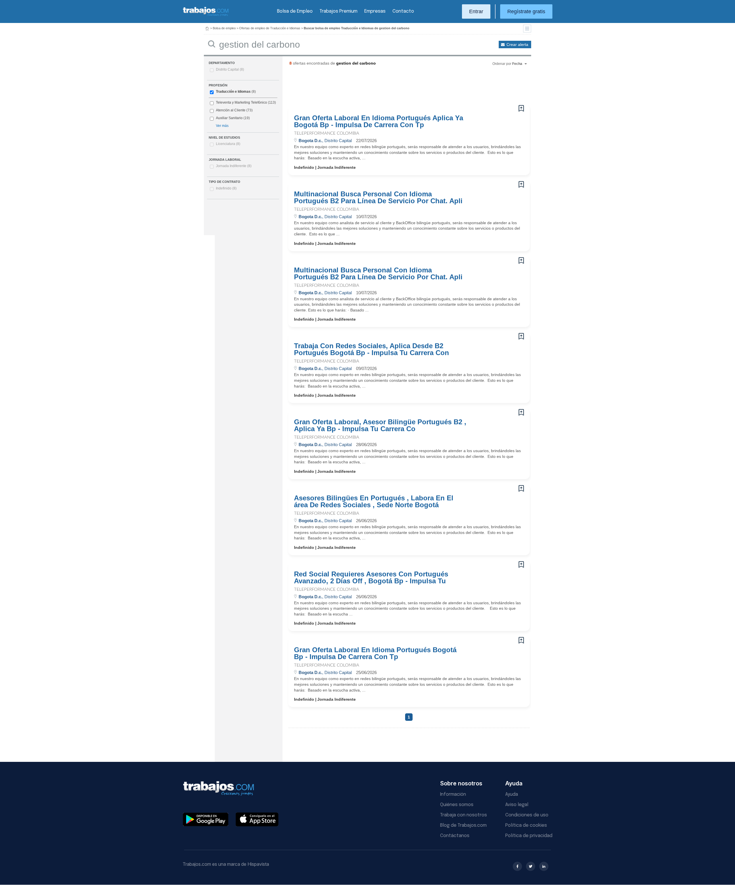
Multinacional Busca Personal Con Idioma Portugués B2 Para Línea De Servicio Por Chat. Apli (378, 197)
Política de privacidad (528, 835)
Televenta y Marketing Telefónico (241, 102)
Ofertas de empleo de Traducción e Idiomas (269, 28)
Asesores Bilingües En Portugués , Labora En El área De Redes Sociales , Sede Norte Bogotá (373, 501)
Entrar (476, 11)
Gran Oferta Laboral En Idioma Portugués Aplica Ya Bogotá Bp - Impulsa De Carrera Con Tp (378, 121)
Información (453, 794)
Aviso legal (516, 804)
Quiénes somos (456, 804)
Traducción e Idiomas (233, 92)
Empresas (375, 11)
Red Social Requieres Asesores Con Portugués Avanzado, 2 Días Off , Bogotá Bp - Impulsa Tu (371, 577)
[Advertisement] (397, 87)
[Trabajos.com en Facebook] (517, 866)
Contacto (403, 11)
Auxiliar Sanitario (229, 118)
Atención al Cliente (230, 110)
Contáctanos (454, 835)
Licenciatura (228, 144)
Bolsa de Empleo (295, 11)
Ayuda (511, 794)
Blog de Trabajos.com (463, 825)
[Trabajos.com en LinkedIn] (543, 866)
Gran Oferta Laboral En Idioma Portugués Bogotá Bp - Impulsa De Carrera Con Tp (375, 653)
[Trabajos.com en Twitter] (530, 866)
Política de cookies (526, 825)
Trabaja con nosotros (463, 815)
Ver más (222, 126)
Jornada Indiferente (234, 166)
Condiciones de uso (526, 815)
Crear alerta (517, 44)
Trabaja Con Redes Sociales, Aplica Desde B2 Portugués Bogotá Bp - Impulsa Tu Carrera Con (371, 349)
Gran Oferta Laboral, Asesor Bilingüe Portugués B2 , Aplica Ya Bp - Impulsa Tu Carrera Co (380, 425)
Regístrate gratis (526, 11)
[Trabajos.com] (206, 15)
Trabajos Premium (338, 11)
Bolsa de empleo (224, 28)
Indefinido (226, 188)
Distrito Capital (230, 69)
